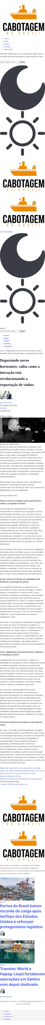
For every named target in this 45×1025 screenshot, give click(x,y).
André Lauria (8, 768)
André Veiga (23, 771)
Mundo (2, 902)
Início (2, 351)
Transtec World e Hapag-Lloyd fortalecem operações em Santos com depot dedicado (22, 976)
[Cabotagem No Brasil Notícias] (22, 192)
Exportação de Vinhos (27, 773)
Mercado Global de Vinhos (10, 776)
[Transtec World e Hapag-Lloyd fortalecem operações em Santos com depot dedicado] (17, 951)
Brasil (2, 965)
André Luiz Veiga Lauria (9, 771)
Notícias (3, 408)
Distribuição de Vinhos (9, 773)
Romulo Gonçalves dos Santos (12, 779)
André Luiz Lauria (20, 768)
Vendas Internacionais (32, 779)
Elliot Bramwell (6, 403)
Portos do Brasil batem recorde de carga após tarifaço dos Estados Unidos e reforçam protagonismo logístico (21, 916)
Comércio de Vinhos (36, 771)
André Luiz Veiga (34, 768)
